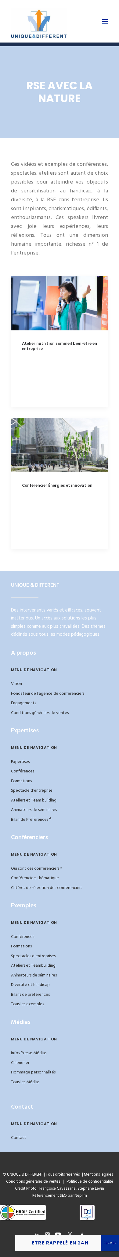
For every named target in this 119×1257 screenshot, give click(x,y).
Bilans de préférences (30, 994)
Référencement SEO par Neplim (59, 1195)
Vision (16, 684)
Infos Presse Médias (28, 1053)
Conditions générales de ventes (40, 713)
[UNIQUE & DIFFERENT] (39, 21)
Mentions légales (98, 1174)
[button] (105, 21)
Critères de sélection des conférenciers (46, 888)
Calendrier (20, 1063)
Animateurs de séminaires (34, 810)
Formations (21, 781)
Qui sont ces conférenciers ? (36, 868)
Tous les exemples (27, 1004)
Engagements (23, 703)
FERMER (110, 1243)
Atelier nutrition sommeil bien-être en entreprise (59, 346)
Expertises (20, 762)
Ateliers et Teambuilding (33, 965)
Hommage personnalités (33, 1072)
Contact (18, 1138)
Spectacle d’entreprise (31, 790)
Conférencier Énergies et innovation (57, 485)
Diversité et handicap (30, 985)
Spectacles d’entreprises (33, 956)
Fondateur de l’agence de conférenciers (47, 693)
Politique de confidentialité (88, 1181)
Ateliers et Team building (33, 800)
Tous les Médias (25, 1082)
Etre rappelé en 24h (60, 1243)
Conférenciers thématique (35, 878)
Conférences (22, 771)
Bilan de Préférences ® (31, 819)
